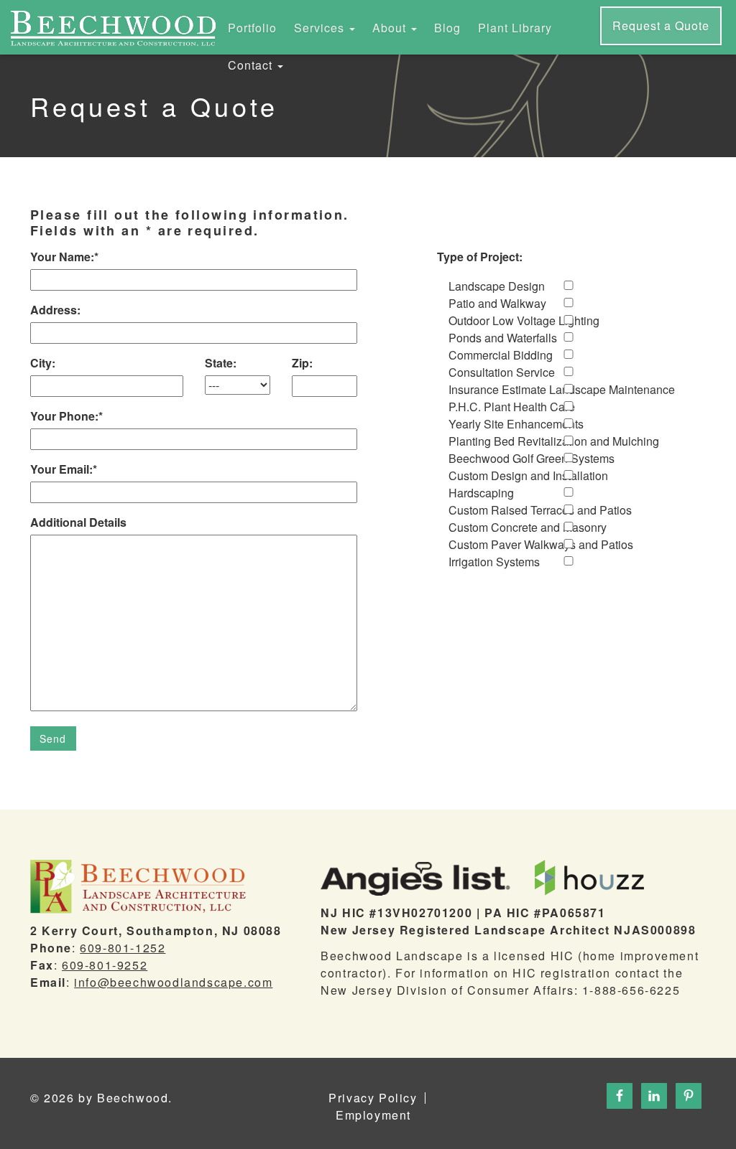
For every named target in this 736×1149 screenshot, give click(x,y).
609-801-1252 (122, 947)
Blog (447, 27)
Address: (55, 309)
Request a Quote (660, 25)
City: (42, 363)
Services (321, 27)
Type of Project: (480, 256)
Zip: (302, 363)
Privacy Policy (372, 1098)
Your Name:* (64, 256)
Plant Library (515, 27)
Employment (373, 1115)
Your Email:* (63, 469)
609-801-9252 (104, 965)
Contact (252, 65)
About (391, 27)
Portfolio (252, 27)
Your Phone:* (66, 416)
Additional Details (78, 522)
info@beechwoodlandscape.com (173, 982)
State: (220, 363)
